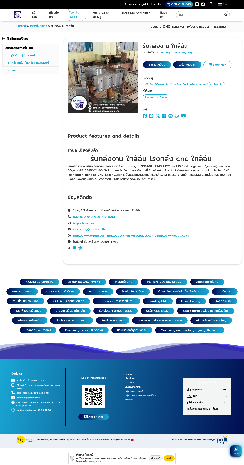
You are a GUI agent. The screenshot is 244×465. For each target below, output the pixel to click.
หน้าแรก (34, 14)
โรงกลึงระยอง (74, 14)
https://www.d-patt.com (89, 235)
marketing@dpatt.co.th (89, 229)
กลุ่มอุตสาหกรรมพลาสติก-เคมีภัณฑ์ (140, 395)
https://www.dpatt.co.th (173, 235)
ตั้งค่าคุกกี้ (155, 458)
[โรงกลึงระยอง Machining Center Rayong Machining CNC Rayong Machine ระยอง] (17, 14)
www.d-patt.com (24, 402)
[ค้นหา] (226, 14)
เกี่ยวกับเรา (54, 14)
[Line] (197, 4)
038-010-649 (83, 217)
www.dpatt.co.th (23, 405)
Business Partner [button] (135, 12)
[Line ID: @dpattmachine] (93, 396)
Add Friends (95, 417)
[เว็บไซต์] (80, 248)
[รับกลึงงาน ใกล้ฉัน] (103, 77)
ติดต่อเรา (163, 14)
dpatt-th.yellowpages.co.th (46, 402)
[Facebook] (203, 4)
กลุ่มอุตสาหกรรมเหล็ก (134, 391)
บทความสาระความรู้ (101, 14)
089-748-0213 (104, 217)
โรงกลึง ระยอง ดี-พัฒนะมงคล (95, 439)
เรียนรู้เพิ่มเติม (95, 461)
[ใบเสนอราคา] (211, 4)
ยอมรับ (169, 458)
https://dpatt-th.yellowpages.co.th (131, 235)
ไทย (225, 4)
